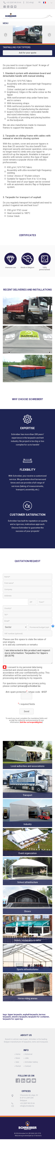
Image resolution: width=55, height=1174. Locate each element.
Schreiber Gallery (31, 1062)
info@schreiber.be (27, 1106)
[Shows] (27, 914)
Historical (28, 1054)
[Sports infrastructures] (27, 972)
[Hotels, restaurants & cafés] (27, 943)
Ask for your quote (27, 53)
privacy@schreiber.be (29, 686)
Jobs (27, 1058)
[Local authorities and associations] (27, 769)
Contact (28, 1066)
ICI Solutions (38, 1135)
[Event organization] (27, 856)
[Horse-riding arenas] (27, 1001)
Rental (18, 1066)
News (18, 1058)
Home (18, 1054)
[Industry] (27, 827)
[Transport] (27, 798)
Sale (17, 1062)
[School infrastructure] (27, 885)
